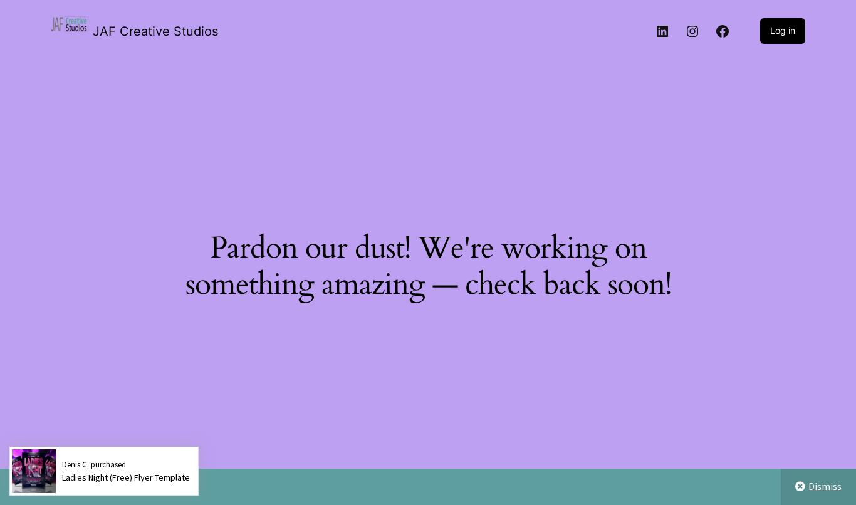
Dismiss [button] (825, 486)
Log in (782, 30)
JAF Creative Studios (155, 31)
